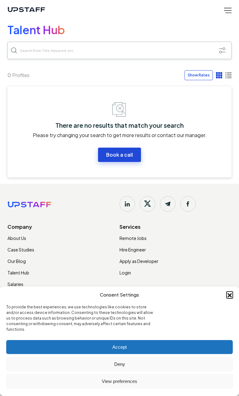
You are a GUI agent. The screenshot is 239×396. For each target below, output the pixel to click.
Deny (119, 364)
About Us (16, 238)
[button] (230, 295)
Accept (119, 347)
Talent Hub (18, 272)
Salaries (15, 284)
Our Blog (16, 261)
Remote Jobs (133, 238)
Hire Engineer (133, 249)
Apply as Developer (139, 261)
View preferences (119, 381)
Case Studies (20, 249)
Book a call (119, 154)
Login (125, 272)
